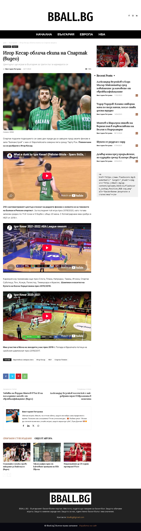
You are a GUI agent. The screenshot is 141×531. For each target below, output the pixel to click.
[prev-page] (4, 475)
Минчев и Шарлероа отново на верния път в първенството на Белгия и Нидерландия (115, 126)
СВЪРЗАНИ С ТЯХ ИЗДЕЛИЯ (17, 438)
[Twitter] (12, 376)
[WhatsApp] (25, 376)
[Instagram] (133, 15)
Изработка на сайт (88, 525)
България (13, 43)
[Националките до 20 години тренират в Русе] (77, 452)
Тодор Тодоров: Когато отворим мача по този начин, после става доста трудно (116, 107)
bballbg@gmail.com (75, 517)
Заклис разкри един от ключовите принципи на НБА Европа (46, 467)
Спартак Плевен (61, 360)
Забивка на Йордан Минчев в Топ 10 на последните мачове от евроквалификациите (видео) (23, 396)
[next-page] (9, 475)
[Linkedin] (136, 15)
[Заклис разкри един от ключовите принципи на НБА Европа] (47, 452)
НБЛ (49, 360)
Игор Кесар (40, 360)
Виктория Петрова (13, 69)
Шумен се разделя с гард (111, 141)
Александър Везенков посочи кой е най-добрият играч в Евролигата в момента (70, 396)
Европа (15, 47)
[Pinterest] (18, 376)
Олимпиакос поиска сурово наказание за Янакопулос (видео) (15, 467)
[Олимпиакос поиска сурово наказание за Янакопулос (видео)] (16, 452)
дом (4, 43)
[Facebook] (129, 15)
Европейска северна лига (23, 360)
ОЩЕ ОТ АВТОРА (43, 438)
